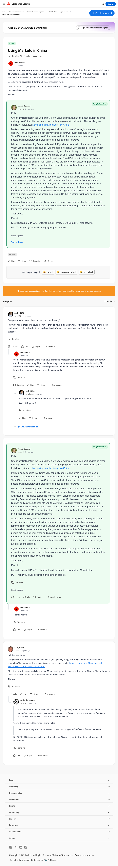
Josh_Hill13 (19, 313)
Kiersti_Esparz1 (24, 106)
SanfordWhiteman (28, 700)
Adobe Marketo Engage (35, 12)
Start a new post (77, 291)
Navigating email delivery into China (50, 125)
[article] (58, 330)
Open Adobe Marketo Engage (95, 27)
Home (4, 12)
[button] (102, 13)
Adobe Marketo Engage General (57, 12)
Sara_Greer (19, 647)
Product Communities (16, 12)
